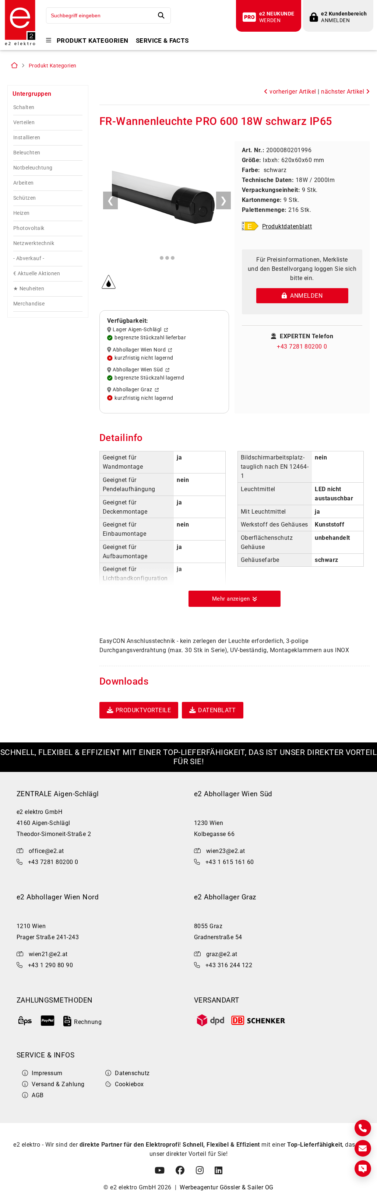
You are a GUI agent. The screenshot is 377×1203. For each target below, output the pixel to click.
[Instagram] (200, 1170)
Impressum (47, 1073)
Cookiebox (129, 1084)
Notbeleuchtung (33, 168)
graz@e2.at (221, 954)
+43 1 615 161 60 (229, 861)
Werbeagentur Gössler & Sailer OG (226, 1187)
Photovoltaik (29, 228)
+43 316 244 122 (228, 965)
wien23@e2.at (225, 850)
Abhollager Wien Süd (139, 370)
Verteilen (24, 122)
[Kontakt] (363, 1128)
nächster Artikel (343, 91)
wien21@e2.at (48, 954)
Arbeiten (23, 183)
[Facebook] (180, 1170)
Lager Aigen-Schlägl (138, 329)
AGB (37, 1095)
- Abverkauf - (28, 258)
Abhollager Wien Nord (140, 349)
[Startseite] (20, 44)
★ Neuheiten (28, 289)
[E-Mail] (363, 1148)
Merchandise (29, 304)
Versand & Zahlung (58, 1084)
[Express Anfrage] (363, 1168)
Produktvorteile (143, 710)
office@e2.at (46, 850)
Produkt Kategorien (92, 40)
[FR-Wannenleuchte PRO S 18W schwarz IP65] (167, 197)
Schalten (24, 107)
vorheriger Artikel (292, 91)
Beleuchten (26, 153)
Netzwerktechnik (33, 243)
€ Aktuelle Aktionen (36, 273)
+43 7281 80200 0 (302, 346)
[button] (234, 599)
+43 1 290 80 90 (50, 965)
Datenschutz (132, 1073)
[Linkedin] (218, 1170)
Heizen (21, 213)
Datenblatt (217, 710)
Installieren (26, 137)
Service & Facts (162, 40)
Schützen (24, 198)
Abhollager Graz (134, 389)
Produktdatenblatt (287, 226)
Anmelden (305, 295)
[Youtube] (160, 1170)
